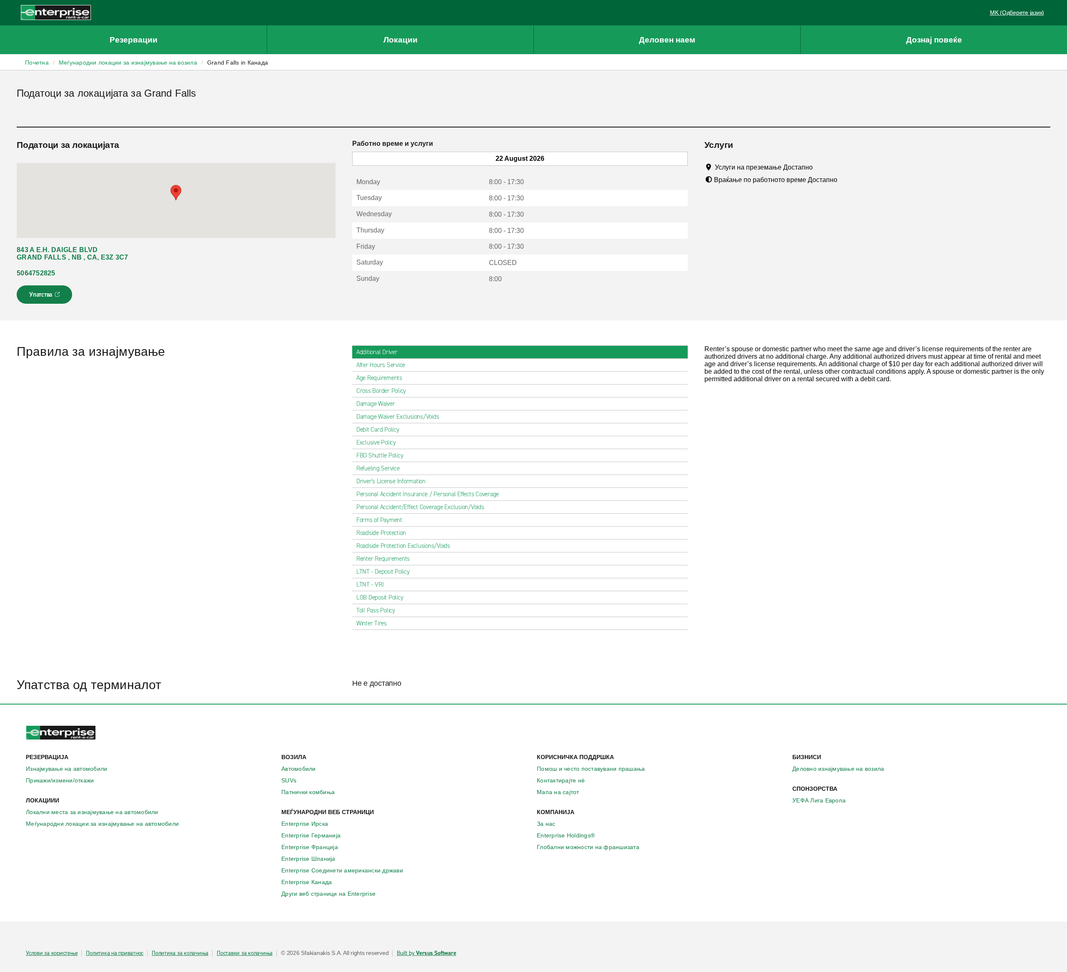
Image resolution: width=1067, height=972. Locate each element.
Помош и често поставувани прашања (591, 768)
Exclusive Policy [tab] (376, 442)
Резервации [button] (134, 39)
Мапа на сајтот (558, 792)
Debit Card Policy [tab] (377, 429)
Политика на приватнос (114, 953)
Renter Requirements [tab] (383, 559)
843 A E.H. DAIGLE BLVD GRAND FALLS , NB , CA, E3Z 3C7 (72, 253)
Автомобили (298, 768)
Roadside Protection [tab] (381, 533)
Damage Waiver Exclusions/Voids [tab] (397, 416)
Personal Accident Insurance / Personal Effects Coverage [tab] (427, 494)
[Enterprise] (56, 12)
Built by (426, 953)
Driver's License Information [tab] (391, 481)
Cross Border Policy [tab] (381, 391)
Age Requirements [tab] (379, 378)
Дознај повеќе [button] (934, 39)
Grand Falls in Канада (237, 62)
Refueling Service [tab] (378, 468)
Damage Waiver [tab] (375, 404)
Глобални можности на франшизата (588, 847)
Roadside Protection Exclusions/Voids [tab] (403, 546)
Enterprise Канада (306, 882)
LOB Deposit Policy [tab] (379, 597)
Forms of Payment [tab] (379, 520)
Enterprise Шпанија (308, 858)
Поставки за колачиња (245, 953)
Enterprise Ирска (304, 823)
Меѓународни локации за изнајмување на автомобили (102, 823)
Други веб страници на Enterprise (328, 893)
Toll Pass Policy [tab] (375, 610)
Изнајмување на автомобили (66, 768)
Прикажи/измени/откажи (60, 780)
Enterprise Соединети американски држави (342, 870)
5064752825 (36, 273)
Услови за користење (52, 953)
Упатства (45, 297)
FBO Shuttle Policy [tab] (379, 455)
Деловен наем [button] (667, 39)
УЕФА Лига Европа (819, 800)
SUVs (288, 780)
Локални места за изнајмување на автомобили (92, 812)
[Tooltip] (820, 167)
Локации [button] (400, 39)
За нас (546, 823)
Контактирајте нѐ (561, 780)
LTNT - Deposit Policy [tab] (383, 571)
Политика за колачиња (180, 953)
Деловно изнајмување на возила (838, 768)
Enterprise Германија (311, 835)
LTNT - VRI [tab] (370, 584)
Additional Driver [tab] (377, 352)
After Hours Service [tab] (380, 365)
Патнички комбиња (308, 792)
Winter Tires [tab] (371, 623)
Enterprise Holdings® (566, 835)
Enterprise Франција (309, 847)
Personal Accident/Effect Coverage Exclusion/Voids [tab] (420, 507)
